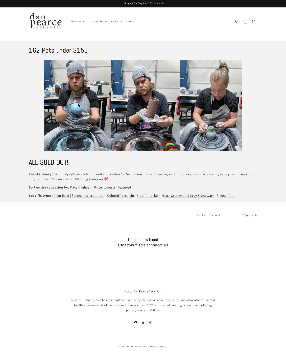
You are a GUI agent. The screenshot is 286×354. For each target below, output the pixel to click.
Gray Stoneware (202, 195)
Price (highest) (81, 187)
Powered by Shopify (158, 346)
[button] (79, 21)
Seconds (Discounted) (88, 195)
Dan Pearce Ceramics (136, 346)
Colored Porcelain (120, 195)
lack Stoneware (176, 195)
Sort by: (201, 215)
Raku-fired (61, 195)
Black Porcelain (148, 195)
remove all (159, 245)
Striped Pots (225, 195)
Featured (124, 187)
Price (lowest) (104, 187)
